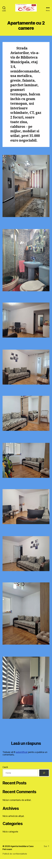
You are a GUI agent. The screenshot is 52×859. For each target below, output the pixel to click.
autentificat (22, 752)
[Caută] (44, 773)
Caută (5, 767)
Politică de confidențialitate (15, 853)
